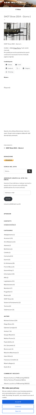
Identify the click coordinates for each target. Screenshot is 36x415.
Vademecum (8, 310)
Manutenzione (8, 284)
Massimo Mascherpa (10, 352)
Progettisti (7, 292)
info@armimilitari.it (10, 224)
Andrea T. (7, 331)
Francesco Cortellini (10, 360)
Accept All (18, 402)
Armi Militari (13, 2)
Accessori (7, 238)
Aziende (6, 245)
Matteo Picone (8, 338)
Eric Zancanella (8, 345)
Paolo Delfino (8, 342)
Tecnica (6, 306)
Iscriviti (8, 199)
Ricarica (6, 295)
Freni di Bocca (8, 267)
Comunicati (7, 256)
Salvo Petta (7, 356)
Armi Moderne (8, 242)
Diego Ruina (17, 48)
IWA (5, 277)
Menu (19, 9)
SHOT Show (7, 299)
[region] (18, 400)
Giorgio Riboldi (8, 335)
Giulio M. (6, 367)
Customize (18, 406)
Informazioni (8, 274)
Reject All (18, 411)
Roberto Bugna (8, 363)
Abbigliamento (8, 235)
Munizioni (7, 288)
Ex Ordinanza (8, 263)
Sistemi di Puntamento (11, 302)
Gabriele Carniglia (9, 327)
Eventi (6, 259)
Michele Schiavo (9, 320)
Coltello (6, 252)
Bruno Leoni (7, 349)
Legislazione (8, 281)
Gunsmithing (8, 270)
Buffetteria (7, 249)
